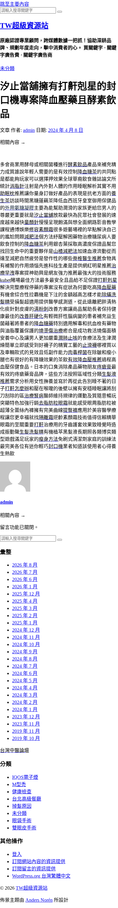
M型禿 (19, 784)
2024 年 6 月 (25, 673)
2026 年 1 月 (25, 586)
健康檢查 (21, 791)
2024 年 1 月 (25, 709)
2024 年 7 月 (25, 666)
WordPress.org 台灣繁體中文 (41, 875)
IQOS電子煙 (25, 777)
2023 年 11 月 (26, 723)
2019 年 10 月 (26, 738)
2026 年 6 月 (25, 579)
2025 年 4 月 (25, 601)
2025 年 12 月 (26, 593)
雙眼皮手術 (24, 827)
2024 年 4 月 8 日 (65, 130)
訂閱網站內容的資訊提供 (38, 861)
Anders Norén (39, 900)
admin (29, 130)
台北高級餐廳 (26, 798)
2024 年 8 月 (25, 658)
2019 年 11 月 (26, 731)
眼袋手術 (21, 820)
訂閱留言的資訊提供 (34, 868)
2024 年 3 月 (25, 695)
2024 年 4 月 (25, 687)
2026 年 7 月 (25, 572)
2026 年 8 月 (25, 565)
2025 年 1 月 (25, 622)
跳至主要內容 (14, 4)
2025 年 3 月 (25, 608)
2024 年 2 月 (25, 702)
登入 (17, 854)
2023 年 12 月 (26, 716)
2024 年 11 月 (26, 637)
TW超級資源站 (24, 26)
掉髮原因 (21, 806)
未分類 (7, 68)
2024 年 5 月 (25, 680)
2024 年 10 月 (26, 644)
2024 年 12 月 (26, 630)
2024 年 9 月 (25, 651)
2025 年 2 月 (25, 615)
